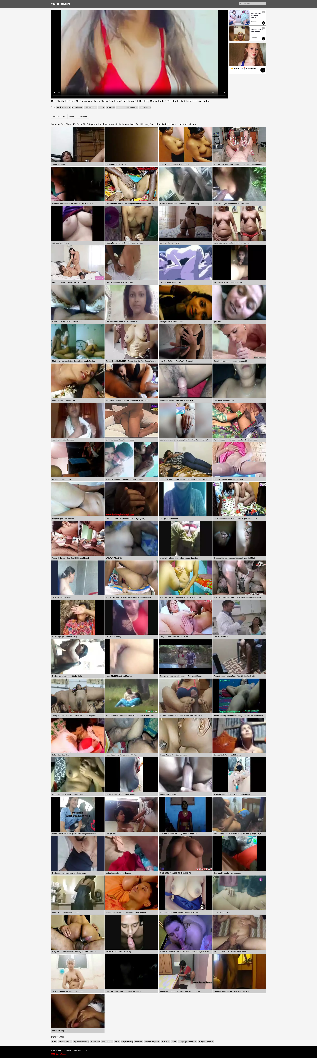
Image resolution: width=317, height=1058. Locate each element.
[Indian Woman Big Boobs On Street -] (131, 774)
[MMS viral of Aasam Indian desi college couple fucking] (78, 341)
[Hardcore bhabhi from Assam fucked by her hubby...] (185, 184)
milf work (165, 1042)
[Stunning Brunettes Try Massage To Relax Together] (131, 893)
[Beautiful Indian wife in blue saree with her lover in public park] (131, 696)
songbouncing (127, 1042)
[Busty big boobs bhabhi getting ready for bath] (185, 144)
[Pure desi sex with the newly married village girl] (185, 814)
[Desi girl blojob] (131, 814)
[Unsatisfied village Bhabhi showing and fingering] (185, 538)
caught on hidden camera (127, 107)
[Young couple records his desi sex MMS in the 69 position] (78, 696)
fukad (174, 1042)
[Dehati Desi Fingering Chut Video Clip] (239, 459)
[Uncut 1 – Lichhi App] (239, 893)
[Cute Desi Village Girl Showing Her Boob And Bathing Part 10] (185, 420)
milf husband (107, 1042)
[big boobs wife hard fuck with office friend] (239, 932)
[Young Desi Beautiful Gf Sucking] (131, 932)
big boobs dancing (81, 1042)
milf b (54, 1042)
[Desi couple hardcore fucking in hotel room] (78, 853)
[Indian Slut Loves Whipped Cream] (78, 893)
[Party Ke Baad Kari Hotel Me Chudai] (185, 617)
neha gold (111, 107)
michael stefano (65, 1042)
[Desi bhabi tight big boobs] (239, 381)
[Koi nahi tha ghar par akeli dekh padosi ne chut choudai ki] (131, 577)
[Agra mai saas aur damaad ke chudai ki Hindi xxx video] (239, 420)
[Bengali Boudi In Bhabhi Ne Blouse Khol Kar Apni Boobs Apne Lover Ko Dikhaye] (131, 341)
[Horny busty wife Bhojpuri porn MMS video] (131, 735)
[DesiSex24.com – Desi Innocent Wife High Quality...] (131, 499)
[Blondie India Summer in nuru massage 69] (239, 341)
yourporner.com (60, 3)
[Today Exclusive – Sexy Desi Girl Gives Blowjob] (78, 538)
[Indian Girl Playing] (78, 1011)
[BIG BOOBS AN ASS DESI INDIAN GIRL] (185, 853)
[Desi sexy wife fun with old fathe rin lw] (78, 656)
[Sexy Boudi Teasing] (131, 617)
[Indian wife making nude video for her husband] (239, 223)
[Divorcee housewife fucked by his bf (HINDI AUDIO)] (78, 184)
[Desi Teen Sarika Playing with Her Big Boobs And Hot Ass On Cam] (185, 459)
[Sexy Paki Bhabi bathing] (78, 577)
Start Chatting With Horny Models (256, 15)
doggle (101, 107)
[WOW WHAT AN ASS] (131, 538)
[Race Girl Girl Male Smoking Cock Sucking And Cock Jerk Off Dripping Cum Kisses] (239, 144)
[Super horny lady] (78, 144)
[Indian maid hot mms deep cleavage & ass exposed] (185, 971)
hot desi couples (63, 107)
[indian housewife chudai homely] (131, 853)
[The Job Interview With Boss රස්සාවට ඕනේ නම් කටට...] (239, 656)
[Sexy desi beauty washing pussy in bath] (78, 971)
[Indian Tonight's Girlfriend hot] (78, 381)
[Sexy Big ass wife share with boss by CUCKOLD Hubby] (78, 932)
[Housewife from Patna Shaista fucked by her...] (131, 971)
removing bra (145, 107)
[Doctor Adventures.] (239, 617)
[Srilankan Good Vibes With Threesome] (131, 420)
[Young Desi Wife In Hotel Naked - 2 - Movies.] (239, 971)
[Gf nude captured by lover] (78, 459)
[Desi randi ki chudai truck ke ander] (239, 853)
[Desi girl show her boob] (185, 499)
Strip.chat (254, 22)
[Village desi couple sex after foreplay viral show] (131, 459)
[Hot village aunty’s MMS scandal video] (78, 302)
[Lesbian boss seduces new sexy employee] (78, 262)
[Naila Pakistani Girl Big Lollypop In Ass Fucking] (239, 774)
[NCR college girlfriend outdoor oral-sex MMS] (239, 184)
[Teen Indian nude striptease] (78, 420)
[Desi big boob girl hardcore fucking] (131, 262)
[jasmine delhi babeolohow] (185, 223)
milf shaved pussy (152, 1042)
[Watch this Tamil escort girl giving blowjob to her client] (131, 381)
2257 (53, 1054)
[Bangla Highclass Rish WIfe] (78, 499)
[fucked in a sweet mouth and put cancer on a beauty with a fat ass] (185, 932)
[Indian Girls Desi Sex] (78, 735)
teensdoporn (77, 107)
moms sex (95, 1042)
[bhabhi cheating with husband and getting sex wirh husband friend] (239, 696)
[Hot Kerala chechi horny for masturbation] (78, 774)
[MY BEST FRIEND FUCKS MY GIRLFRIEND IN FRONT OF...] (185, 696)
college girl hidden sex (187, 1042)
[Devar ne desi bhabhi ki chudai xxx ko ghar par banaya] (239, 499)
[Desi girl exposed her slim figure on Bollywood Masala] (185, 656)
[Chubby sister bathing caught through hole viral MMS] (239, 538)
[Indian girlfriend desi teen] (131, 144)
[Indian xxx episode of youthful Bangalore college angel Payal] (239, 814)
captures (138, 1042)
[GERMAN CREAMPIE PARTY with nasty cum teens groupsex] (239, 577)
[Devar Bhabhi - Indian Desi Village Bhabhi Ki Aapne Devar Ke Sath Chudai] (131, 184)
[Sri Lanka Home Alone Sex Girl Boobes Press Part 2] (185, 893)
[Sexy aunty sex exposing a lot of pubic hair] (185, 381)
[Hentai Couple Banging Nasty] (185, 262)
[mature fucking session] (185, 774)
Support (64, 1054)
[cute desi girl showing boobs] (78, 223)
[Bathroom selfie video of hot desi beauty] (131, 302)
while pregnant (90, 107)
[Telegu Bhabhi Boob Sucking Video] (185, 735)
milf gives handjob (206, 1042)
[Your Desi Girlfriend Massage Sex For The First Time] (185, 577)
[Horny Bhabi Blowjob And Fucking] (131, 656)
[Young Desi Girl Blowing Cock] (185, 302)
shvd (117, 1042)
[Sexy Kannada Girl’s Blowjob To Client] (239, 262)
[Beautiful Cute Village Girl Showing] (239, 735)
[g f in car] (239, 302)
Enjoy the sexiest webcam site (257, 30)
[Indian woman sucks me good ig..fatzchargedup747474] (78, 814)
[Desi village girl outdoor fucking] (78, 617)
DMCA (58, 1054)
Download (83, 116)
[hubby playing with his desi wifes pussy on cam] (131, 223)
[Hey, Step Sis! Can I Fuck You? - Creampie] (185, 341)
